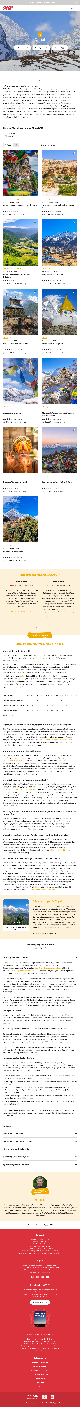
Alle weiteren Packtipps (59, 850)
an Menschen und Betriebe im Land (41, 890)
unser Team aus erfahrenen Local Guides (19, 789)
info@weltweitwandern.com (40, 1246)
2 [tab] (38, 627)
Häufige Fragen (41, 48)
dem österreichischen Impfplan (47, 968)
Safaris (23, 676)
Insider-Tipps (59, 48)
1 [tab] (36, 627)
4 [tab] (41, 627)
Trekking (40, 658)
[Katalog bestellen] (40, 1319)
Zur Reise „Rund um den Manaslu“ (58, 617)
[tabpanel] (21, 596)
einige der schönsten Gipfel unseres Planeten (54, 740)
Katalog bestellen (40, 1302)
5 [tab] (43, 627)
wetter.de (11, 715)
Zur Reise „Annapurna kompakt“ (21, 611)
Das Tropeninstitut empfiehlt (23, 971)
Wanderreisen (22, 48)
